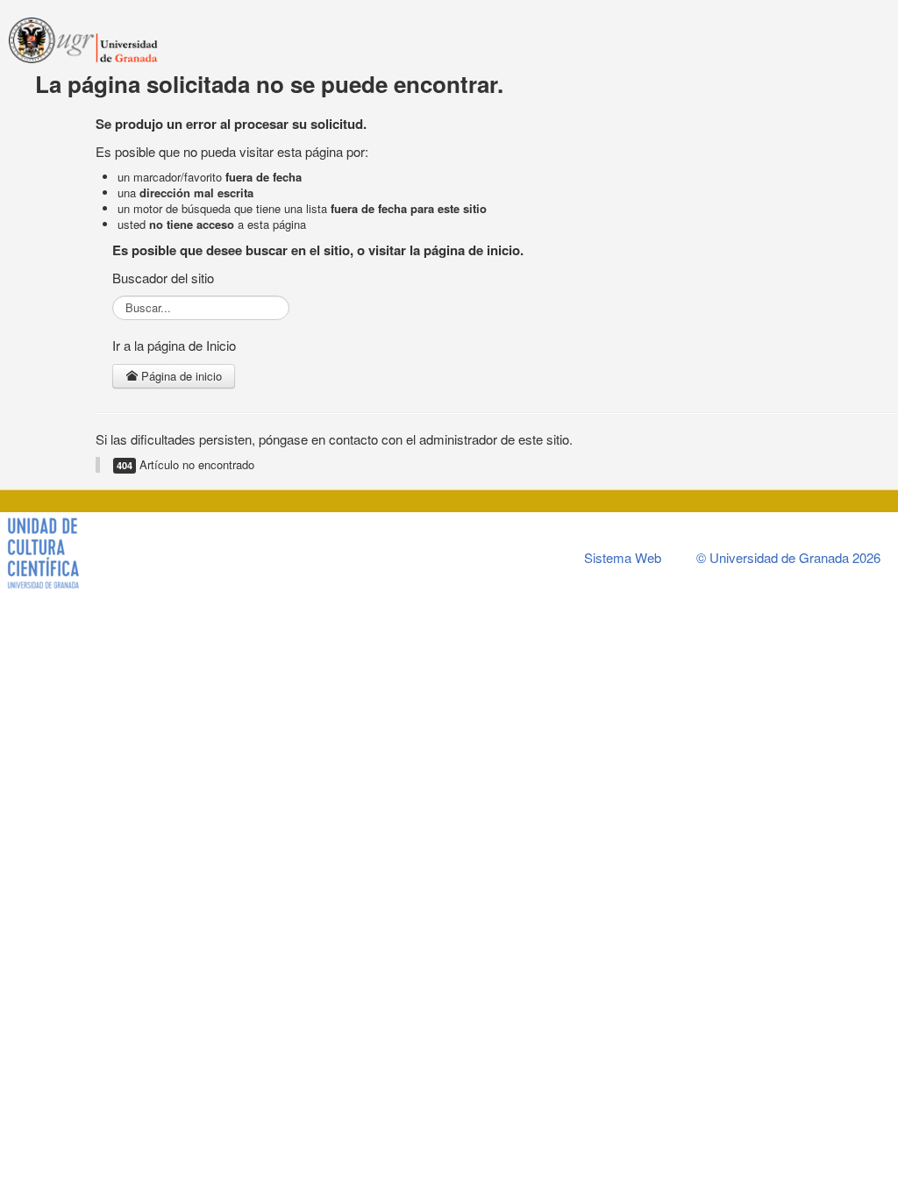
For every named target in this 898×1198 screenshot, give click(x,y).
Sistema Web (622, 557)
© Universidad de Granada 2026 (788, 557)
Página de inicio (180, 375)
